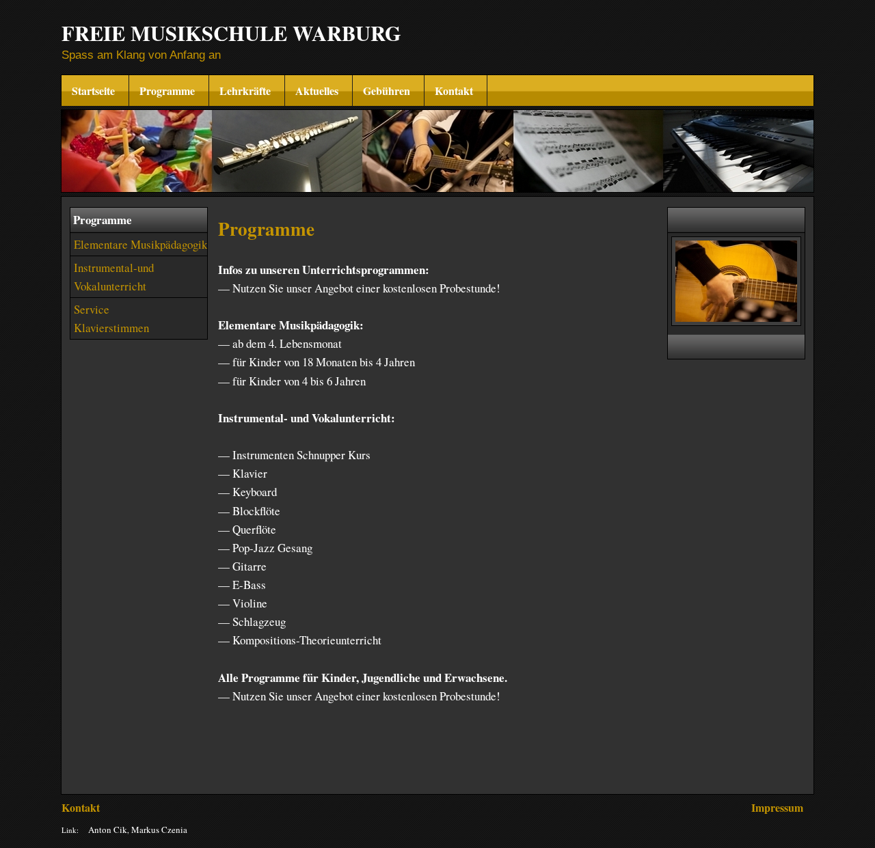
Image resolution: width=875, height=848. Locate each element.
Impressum (777, 807)
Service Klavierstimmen (111, 318)
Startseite (95, 90)
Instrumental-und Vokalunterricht (114, 277)
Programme (168, 90)
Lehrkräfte (246, 90)
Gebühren (388, 90)
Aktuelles (318, 90)
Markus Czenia (159, 829)
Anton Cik (107, 829)
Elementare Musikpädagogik (140, 244)
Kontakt (455, 90)
